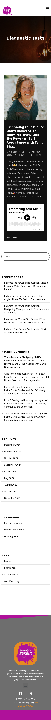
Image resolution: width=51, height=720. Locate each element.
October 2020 (11, 491)
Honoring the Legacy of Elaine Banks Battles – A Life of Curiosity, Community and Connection (25, 390)
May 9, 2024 (12, 152)
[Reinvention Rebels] (7, 8)
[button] (25, 685)
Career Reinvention (14, 522)
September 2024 (12, 464)
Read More (12, 237)
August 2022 (10, 484)
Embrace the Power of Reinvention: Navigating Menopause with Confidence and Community (26, 309)
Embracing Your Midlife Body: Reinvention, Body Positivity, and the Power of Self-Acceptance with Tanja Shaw (25, 136)
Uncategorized (11, 536)
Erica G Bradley (11, 400)
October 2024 (11, 458)
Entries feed (10, 567)
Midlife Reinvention (14, 529)
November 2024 (12, 451)
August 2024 (10, 471)
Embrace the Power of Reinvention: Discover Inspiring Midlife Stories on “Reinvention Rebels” (26, 286)
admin (24, 152)
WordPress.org (12, 581)
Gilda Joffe (9, 373)
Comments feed (12, 574)
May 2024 (9, 478)
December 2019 (12, 498)
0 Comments (35, 155)
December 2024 (12, 444)
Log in (7, 561)
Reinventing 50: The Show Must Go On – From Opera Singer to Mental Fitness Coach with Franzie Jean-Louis (26, 377)
